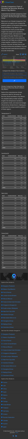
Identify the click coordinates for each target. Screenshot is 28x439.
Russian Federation (8, 417)
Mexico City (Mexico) (9, 289)
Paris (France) (7, 292)
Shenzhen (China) (8, 327)
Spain (4, 392)
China (5, 389)
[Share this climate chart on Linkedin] (25, 54)
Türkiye (5, 401)
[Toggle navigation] (25, 2)
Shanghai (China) (8, 321)
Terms (16, 432)
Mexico (5, 395)
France (5, 382)
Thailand (5, 408)
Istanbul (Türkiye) (8, 314)
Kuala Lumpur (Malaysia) (10, 308)
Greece (5, 414)
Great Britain (7, 404)
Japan (4, 427)
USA (4, 385)
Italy (4, 398)
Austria (5, 424)
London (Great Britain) (9, 295)
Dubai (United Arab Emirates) (11, 302)
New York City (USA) (9, 311)
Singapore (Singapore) (9, 305)
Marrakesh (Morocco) (9, 318)
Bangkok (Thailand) (9, 286)
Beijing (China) (7, 324)
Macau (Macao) (7, 299)
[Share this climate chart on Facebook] (20, 54)
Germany (6, 411)
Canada (5, 420)
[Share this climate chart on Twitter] (23, 54)
